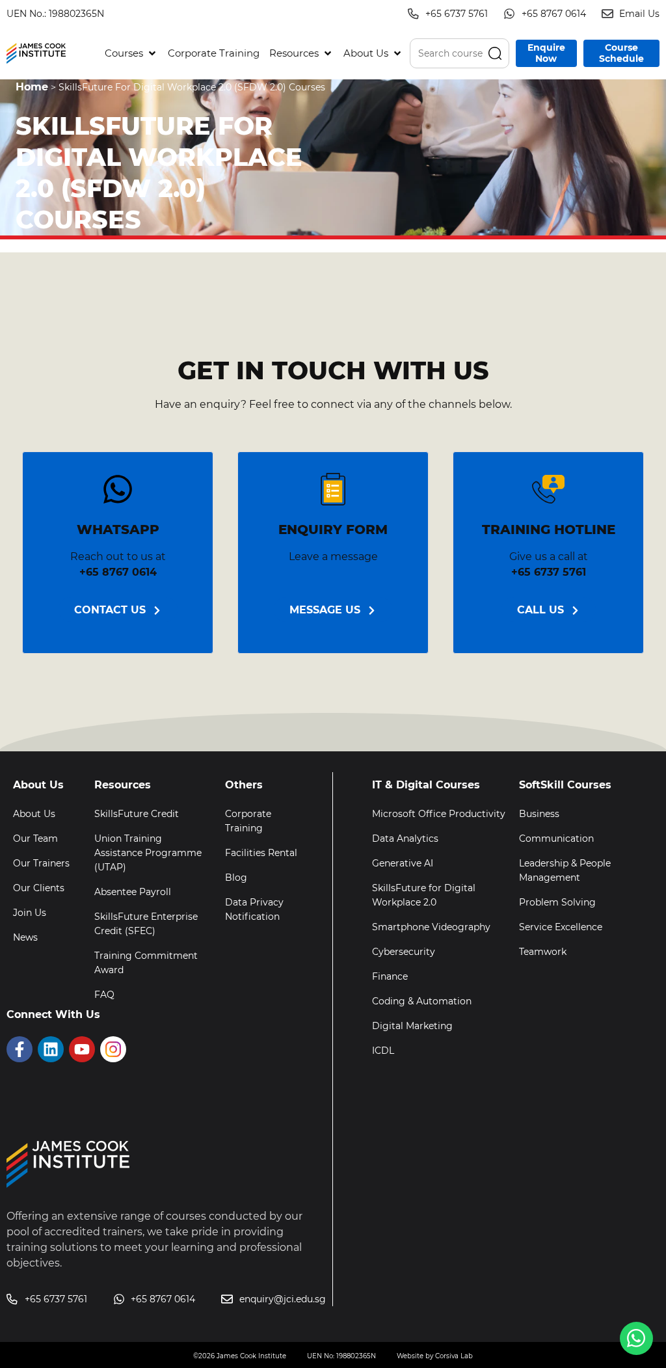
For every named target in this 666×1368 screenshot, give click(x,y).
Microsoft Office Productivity (438, 814)
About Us (34, 814)
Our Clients (38, 888)
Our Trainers (41, 863)
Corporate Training (248, 821)
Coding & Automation (422, 1001)
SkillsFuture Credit (136, 814)
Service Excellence (560, 927)
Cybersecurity (403, 952)
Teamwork (542, 952)
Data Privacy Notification (254, 909)
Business (539, 814)
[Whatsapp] (636, 1338)
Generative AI (402, 863)
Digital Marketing (412, 1026)
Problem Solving (557, 902)
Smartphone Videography (431, 927)
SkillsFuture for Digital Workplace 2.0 (423, 895)
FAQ (104, 994)
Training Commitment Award (146, 963)
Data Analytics (405, 838)
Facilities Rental (261, 853)
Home (32, 87)
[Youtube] (82, 1049)
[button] (131, 53)
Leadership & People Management (565, 870)
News (25, 937)
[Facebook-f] (20, 1049)
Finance (390, 976)
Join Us (29, 913)
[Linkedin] (51, 1049)
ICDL (383, 1050)
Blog (236, 877)
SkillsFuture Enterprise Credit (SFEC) (146, 924)
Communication (556, 838)
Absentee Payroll (132, 892)
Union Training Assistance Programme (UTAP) (148, 853)
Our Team (35, 838)
